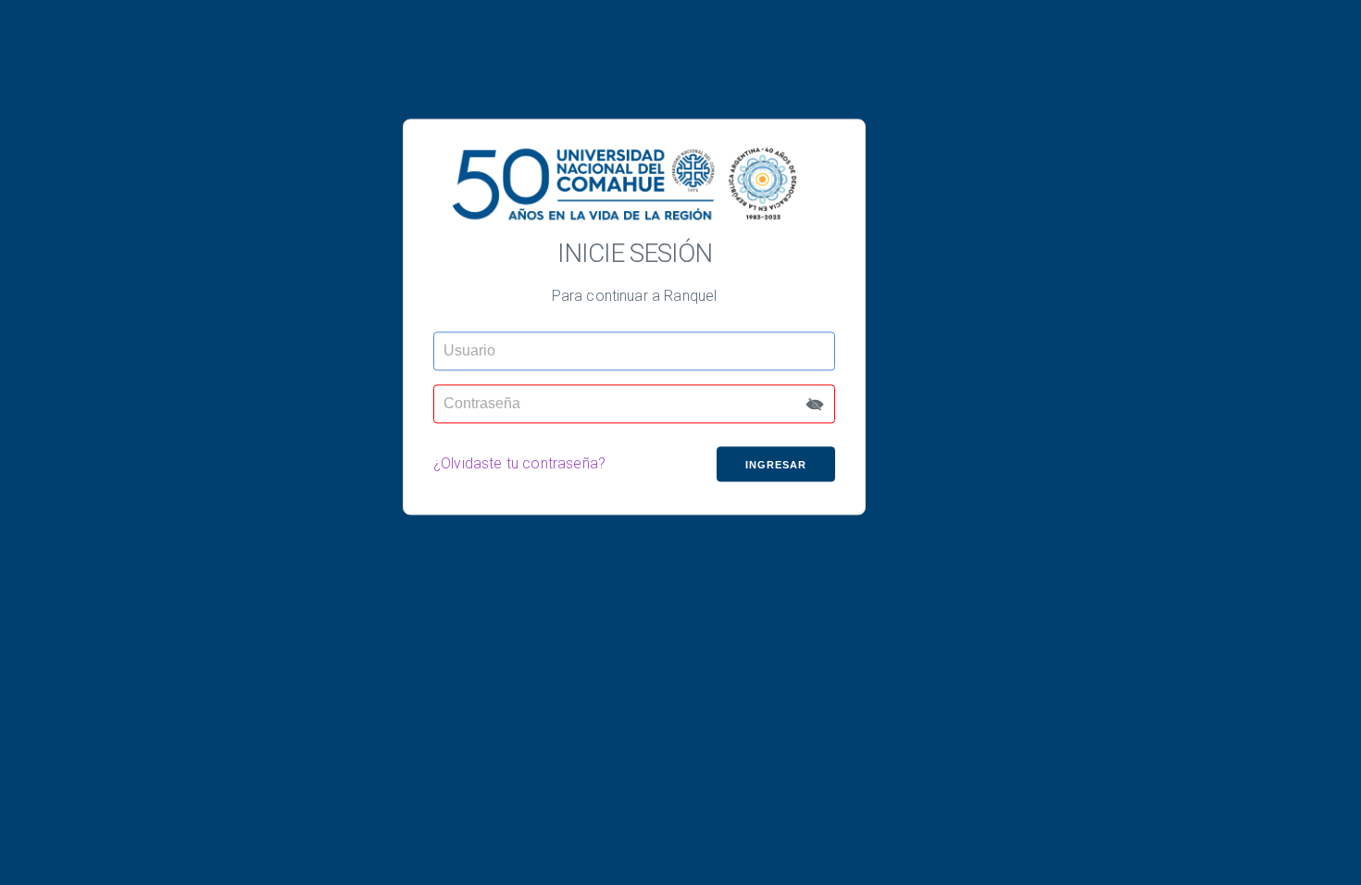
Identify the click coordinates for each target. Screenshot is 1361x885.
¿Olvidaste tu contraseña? (519, 464)
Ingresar (775, 464)
